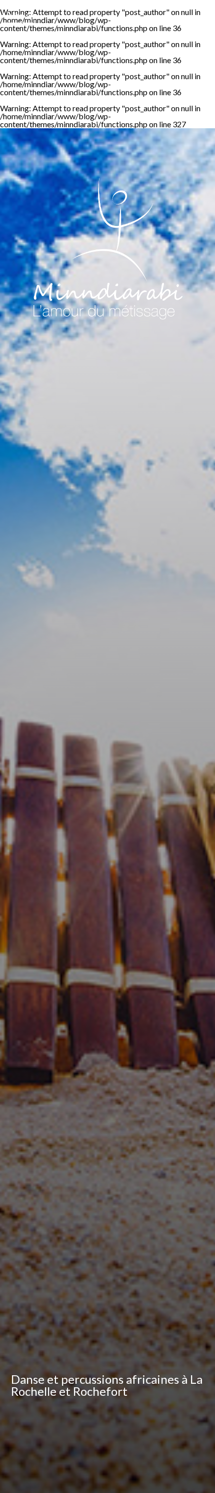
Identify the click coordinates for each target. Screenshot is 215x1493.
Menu (18, 15)
